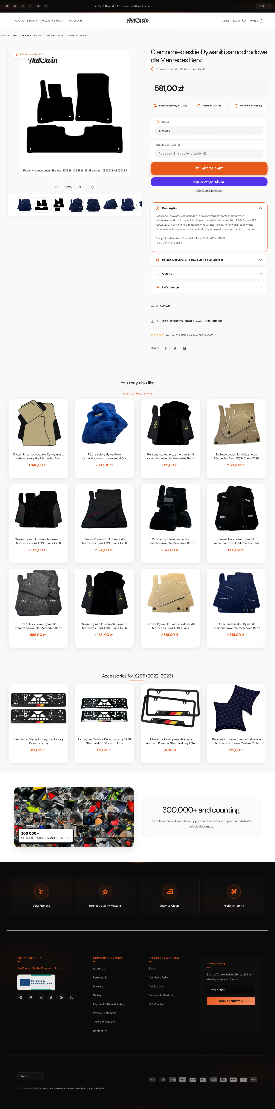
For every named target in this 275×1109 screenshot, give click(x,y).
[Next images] (136, 205)
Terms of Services (104, 1022)
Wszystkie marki (53, 20)
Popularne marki (25, 20)
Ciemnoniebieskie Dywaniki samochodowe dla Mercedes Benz (49, 35)
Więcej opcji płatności (209, 190)
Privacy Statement (104, 1013)
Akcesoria (76, 20)
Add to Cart (212, 168)
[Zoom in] (79, 187)
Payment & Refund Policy (108, 1004)
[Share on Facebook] (165, 348)
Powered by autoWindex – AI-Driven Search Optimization (71, 1088)
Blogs (152, 968)
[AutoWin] (137, 20)
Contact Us (100, 1030)
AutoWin (31, 1088)
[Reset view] (92, 187)
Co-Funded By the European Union (39, 968)
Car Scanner (156, 986)
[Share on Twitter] (175, 348)
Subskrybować (231, 1000)
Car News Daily (158, 977)
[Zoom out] (57, 187)
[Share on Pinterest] (184, 348)
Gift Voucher (156, 1004)
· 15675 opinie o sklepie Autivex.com (189, 334)
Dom (3, 35)
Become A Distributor (162, 995)
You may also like (138, 383)
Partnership (100, 977)
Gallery (97, 995)
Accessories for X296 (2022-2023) (137, 676)
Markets (98, 986)
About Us (99, 968)
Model (165, 121)
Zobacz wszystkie (137, 393)
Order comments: (167, 144)
